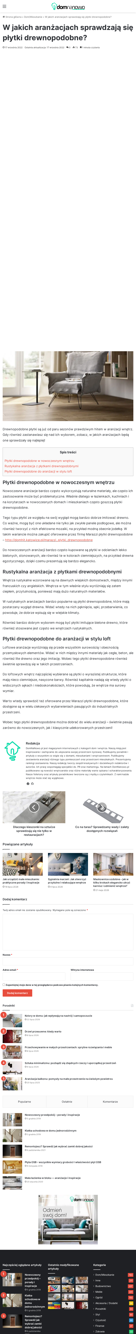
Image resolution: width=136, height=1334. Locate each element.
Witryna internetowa (82, 969)
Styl (97, 1314)
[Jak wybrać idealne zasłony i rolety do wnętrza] (68, 1297)
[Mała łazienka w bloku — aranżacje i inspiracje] (12, 1183)
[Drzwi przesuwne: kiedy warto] (12, 1036)
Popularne (24, 1101)
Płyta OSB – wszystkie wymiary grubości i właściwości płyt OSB (63, 1162)
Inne (97, 1280)
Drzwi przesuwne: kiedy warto (43, 1031)
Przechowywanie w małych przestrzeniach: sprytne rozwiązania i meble (68, 1047)
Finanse (99, 1325)
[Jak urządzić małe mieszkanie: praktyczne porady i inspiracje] (23, 864)
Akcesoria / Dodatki (106, 1303)
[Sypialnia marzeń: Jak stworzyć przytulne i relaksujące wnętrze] (68, 864)
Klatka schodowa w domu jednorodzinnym (50, 1130)
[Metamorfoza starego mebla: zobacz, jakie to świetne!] (54, 1305)
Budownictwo (103, 1286)
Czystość (100, 1320)
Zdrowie (100, 1331)
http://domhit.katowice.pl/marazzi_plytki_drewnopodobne (49, 540)
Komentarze (110, 1101)
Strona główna (13, 16)
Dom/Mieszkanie (33, 16)
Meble (98, 1291)
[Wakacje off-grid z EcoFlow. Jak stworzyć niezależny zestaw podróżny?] (54, 1280)
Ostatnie (67, 1101)
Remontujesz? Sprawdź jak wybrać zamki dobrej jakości (59, 1146)
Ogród (98, 1297)
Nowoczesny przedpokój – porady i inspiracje (52, 1114)
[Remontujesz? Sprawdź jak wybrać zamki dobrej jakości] (12, 1151)
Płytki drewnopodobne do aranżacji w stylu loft (38, 471)
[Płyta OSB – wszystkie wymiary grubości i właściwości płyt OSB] (12, 1167)
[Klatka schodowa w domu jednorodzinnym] (12, 1135)
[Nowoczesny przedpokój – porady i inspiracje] (12, 1119)
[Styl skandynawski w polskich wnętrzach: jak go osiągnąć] (82, 1288)
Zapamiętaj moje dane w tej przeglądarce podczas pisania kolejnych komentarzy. (52, 984)
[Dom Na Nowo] (68, 6)
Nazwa (7, 954)
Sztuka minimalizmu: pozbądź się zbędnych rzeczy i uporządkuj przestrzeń (70, 1063)
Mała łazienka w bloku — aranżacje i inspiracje (53, 1177)
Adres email (10, 969)
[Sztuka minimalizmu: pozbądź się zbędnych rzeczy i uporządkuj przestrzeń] (12, 1068)
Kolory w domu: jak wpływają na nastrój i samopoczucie (58, 1015)
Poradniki (100, 1308)
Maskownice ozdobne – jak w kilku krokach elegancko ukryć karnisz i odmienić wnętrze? (111, 882)
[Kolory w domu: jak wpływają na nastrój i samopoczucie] (12, 1020)
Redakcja (33, 743)
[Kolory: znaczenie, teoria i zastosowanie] (54, 1288)
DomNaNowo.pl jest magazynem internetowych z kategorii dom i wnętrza (66, 748)
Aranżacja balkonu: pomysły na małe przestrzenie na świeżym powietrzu (69, 1078)
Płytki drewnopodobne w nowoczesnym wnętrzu (39, 461)
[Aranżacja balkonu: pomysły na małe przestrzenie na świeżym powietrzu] (12, 1083)
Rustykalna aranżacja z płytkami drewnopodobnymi (41, 466)
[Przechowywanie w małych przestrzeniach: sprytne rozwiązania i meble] (12, 1052)
